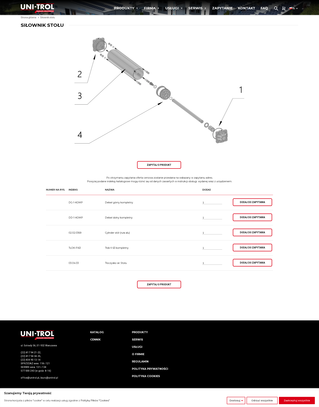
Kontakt (246, 8)
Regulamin (140, 361)
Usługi (172, 8)
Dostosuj (234, 400)
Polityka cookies (146, 376)
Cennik (95, 339)
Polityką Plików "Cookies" (95, 400)
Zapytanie (222, 8)
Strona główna (28, 17)
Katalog (97, 332)
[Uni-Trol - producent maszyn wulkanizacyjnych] (44, 8)
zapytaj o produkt (159, 165)
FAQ (264, 8)
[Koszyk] (284, 8)
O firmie (138, 354)
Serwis (195, 8)
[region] (159, 397)
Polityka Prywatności (150, 368)
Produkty (124, 8)
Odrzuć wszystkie (262, 400)
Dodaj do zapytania (252, 202)
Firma (150, 8)
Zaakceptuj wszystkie (297, 400)
